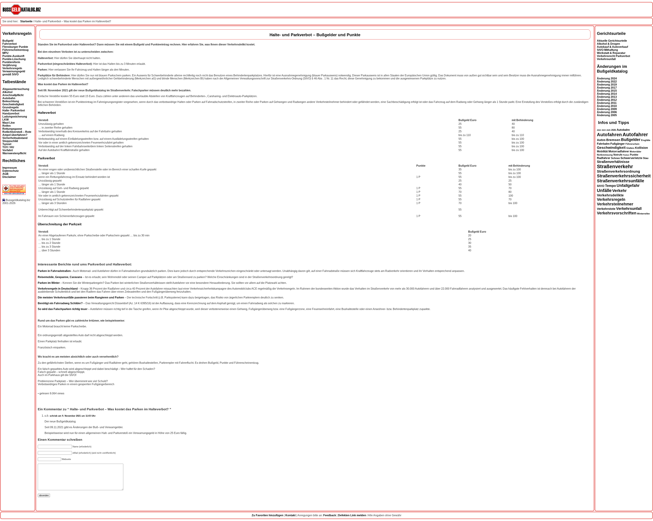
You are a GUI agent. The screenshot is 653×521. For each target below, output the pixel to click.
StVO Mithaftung (607, 49)
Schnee (615, 158)
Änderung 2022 (607, 81)
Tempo (610, 186)
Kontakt (290, 515)
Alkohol (7, 92)
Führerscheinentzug (15, 49)
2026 (613, 130)
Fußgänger (617, 143)
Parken (626, 155)
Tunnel (6, 144)
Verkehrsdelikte (610, 195)
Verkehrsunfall (606, 59)
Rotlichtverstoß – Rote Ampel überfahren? (16, 133)
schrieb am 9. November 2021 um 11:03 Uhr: (73, 416)
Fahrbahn (603, 143)
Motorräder (635, 151)
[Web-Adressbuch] (14, 193)
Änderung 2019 (607, 84)
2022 (599, 130)
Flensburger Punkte (15, 46)
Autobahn (8, 98)
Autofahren (609, 134)
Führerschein (632, 144)
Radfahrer (603, 158)
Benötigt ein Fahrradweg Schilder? (60, 303)
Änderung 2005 (607, 115)
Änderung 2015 (607, 90)
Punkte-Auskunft (13, 56)
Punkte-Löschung (14, 59)
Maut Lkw (8, 122)
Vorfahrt (7, 150)
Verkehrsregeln (12, 68)
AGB (5, 173)
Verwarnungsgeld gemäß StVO (13, 73)
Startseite (26, 21)
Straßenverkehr (615, 166)
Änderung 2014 (607, 93)
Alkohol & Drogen (608, 43)
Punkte (634, 154)
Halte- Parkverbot (13, 110)
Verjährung (9, 65)
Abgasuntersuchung (15, 89)
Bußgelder (630, 139)
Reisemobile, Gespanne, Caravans (60, 277)
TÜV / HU (8, 147)
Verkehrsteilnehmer (615, 204)
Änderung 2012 (607, 99)
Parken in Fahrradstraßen (54, 271)
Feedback (329, 515)
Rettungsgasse (12, 128)
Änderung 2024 (607, 78)
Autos (601, 140)
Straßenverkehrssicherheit (624, 175)
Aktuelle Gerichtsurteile (612, 40)
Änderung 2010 (607, 106)
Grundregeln (10, 107)
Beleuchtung (10, 101)
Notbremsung (605, 154)
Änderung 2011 (607, 103)
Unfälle (604, 190)
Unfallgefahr (628, 185)
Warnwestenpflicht (14, 153)
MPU (5, 53)
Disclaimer (9, 176)
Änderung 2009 (607, 109)
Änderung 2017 (607, 87)
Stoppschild (10, 141)
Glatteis (630, 148)
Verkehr (619, 190)
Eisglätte (645, 140)
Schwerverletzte (631, 158)
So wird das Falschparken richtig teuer (62, 309)
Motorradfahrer (618, 151)
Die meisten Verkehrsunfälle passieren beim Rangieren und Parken (81, 297)
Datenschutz (10, 170)
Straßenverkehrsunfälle (620, 180)
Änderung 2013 (607, 96)
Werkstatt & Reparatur (611, 53)
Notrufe (617, 154)
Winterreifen (643, 213)
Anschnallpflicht (12, 95)
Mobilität (602, 151)
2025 (608, 130)
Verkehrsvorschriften (616, 213)
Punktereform (11, 62)
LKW (5, 119)
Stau (645, 158)
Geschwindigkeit (13, 104)
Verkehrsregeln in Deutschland (58, 288)
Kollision (641, 147)
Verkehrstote (606, 209)
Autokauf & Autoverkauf (612, 46)
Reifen (6, 125)
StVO (600, 186)
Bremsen (613, 140)
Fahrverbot (9, 43)
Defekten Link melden (352, 515)
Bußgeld (7, 40)
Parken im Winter (49, 282)
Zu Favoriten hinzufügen (267, 515)
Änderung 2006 (607, 112)
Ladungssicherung (14, 116)
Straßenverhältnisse (613, 162)
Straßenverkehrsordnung (618, 171)
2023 (604, 130)
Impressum (9, 167)
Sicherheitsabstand (15, 138)
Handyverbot (10, 113)
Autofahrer (635, 134)
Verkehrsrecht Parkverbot (613, 56)
